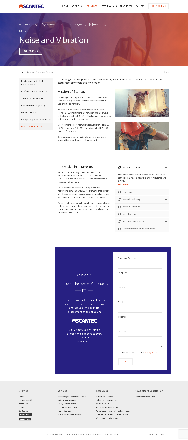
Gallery (22, 407)
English (161, 434)
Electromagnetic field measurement (32, 83)
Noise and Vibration (31, 126)
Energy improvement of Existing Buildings (113, 414)
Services (30, 72)
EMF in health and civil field (107, 418)
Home (21, 72)
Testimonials (24, 403)
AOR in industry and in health (108, 407)
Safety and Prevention (32, 98)
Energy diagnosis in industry (36, 119)
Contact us (30, 51)
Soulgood (114, 434)
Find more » (123, 184)
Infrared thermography (33, 105)
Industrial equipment (104, 396)
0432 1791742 (84, 341)
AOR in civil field (102, 403)
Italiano (152, 434)
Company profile (26, 400)
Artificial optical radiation (34, 91)
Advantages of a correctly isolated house (113, 411)
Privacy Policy (151, 352)
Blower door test (30, 112)
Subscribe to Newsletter (145, 396)
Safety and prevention (67, 403)
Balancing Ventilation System (108, 400)
